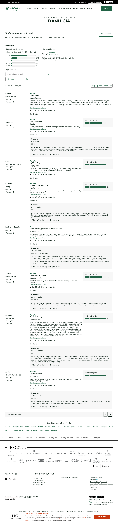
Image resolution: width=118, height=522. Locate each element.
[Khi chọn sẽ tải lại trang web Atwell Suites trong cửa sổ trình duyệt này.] (75, 460)
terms (84, 517)
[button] (108, 2)
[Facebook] (6, 479)
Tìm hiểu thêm (94, 502)
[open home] (2, 437)
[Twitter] (10, 479)
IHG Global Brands (38, 480)
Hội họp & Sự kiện (79, 8)
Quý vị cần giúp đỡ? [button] (14, 2)
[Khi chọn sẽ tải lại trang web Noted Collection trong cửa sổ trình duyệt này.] (82, 453)
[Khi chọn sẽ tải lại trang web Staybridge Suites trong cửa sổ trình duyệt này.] (86, 460)
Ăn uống (52, 8)
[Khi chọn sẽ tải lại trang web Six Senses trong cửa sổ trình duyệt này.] (10, 453)
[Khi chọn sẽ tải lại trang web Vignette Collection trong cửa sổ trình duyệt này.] (50, 453)
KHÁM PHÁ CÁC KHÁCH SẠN (70, 477)
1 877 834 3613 (25, 498)
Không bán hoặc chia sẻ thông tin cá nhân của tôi (102, 484)
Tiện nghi (44, 8)
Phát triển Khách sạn (39, 482)
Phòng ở (36, 8)
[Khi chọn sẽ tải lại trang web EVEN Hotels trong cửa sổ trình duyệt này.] (31, 460)
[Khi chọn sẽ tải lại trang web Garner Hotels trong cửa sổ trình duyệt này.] (58, 460)
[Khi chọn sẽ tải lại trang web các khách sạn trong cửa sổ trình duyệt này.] (20, 453)
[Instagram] (14, 479)
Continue (102, 517)
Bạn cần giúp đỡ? (38, 484)
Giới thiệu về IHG (38, 478)
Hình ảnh (90, 8)
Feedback (93, 489)
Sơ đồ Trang (93, 487)
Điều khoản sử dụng (96, 477)
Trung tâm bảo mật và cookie (98, 482)
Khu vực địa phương (64, 8)
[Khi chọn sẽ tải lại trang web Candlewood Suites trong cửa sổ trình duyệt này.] (106, 460)
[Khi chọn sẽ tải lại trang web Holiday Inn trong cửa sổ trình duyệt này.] (50, 460)
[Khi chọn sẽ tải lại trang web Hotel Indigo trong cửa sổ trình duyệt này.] (72, 453)
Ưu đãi (29, 8)
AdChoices (93, 479)
